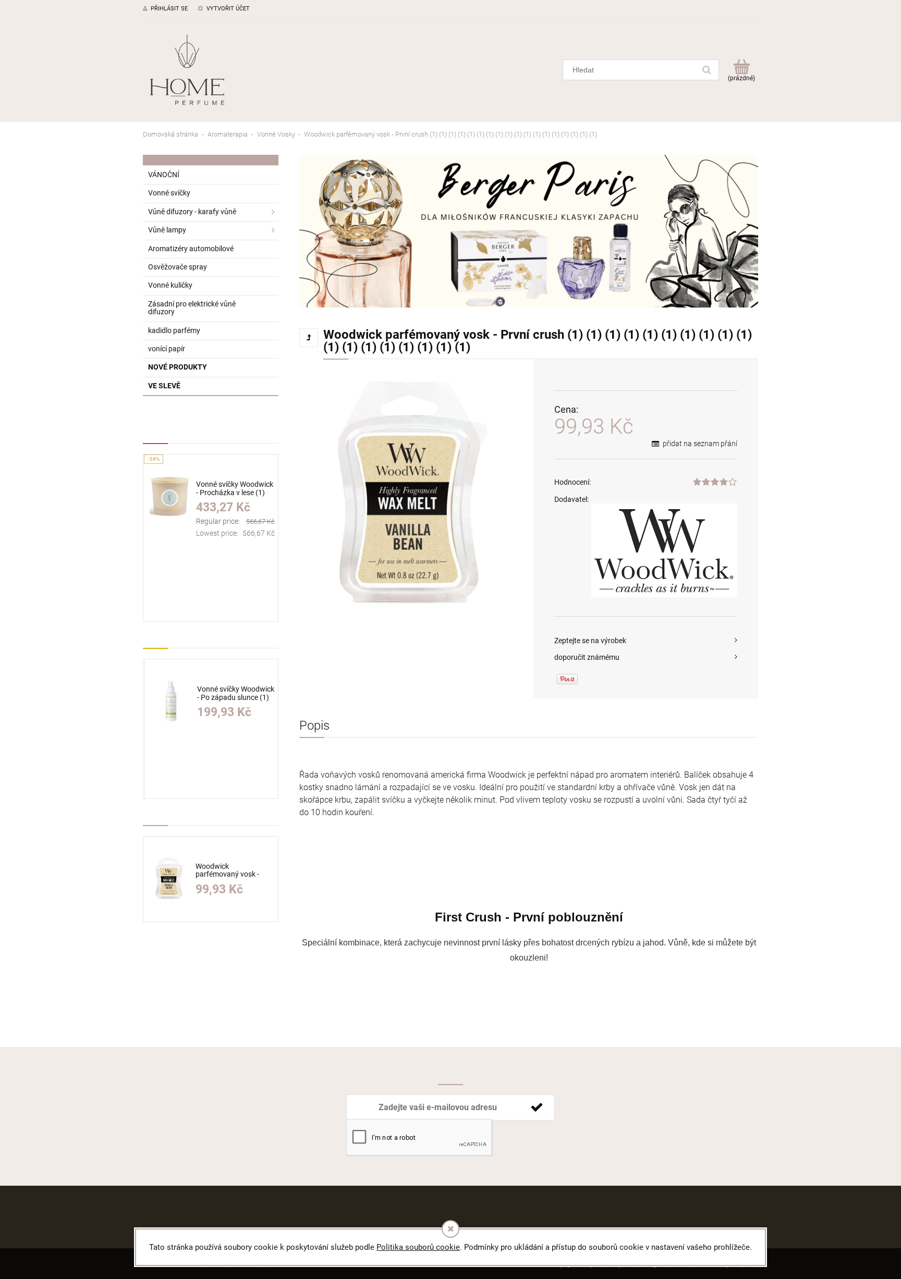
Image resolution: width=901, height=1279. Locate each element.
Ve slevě (164, 386)
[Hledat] (707, 69)
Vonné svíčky (169, 193)
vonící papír (166, 349)
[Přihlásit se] (536, 1107)
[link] (528, 231)
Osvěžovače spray (177, 267)
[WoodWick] (664, 550)
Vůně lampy (167, 230)
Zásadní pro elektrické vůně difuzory (192, 308)
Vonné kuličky (170, 285)
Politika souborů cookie (418, 1247)
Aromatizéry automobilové (191, 248)
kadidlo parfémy (174, 330)
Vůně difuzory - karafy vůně (192, 211)
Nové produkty (177, 367)
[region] (528, 231)
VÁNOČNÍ (163, 174)
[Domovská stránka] (187, 70)
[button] (645, 640)
